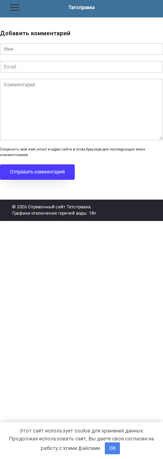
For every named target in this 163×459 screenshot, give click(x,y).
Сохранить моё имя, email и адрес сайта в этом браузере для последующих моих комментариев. (72, 152)
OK (112, 448)
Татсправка (81, 7)
